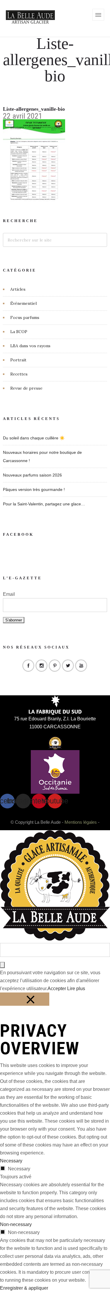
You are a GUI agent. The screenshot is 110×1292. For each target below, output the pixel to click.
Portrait (18, 360)
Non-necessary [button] (16, 1224)
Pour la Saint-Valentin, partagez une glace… (44, 504)
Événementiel (23, 303)
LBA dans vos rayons (30, 345)
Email (9, 594)
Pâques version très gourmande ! (34, 489)
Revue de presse (26, 388)
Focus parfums (24, 317)
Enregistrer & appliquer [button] (24, 1288)
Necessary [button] (11, 1160)
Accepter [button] (57, 988)
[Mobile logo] (55, 939)
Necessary (19, 1168)
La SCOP (18, 331)
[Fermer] (24, 999)
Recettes (19, 374)
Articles (18, 289)
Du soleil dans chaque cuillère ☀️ (34, 438)
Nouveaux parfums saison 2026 (32, 475)
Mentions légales (81, 822)
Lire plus (76, 988)
